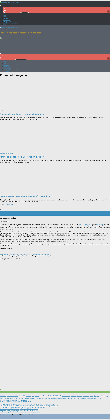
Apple (33, 396)
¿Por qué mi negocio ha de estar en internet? (22, 157)
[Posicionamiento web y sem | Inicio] (9, 2)
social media (11, 401)
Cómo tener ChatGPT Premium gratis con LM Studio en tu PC (19, 409)
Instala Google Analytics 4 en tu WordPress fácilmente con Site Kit (20, 410)
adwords (3, 396)
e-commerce (66, 396)
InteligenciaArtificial (11, 398)
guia (107, 396)
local (22, 398)
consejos (45, 395)
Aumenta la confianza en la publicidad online (22, 114)
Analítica (28, 396)
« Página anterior (8, 204)
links (19, 398)
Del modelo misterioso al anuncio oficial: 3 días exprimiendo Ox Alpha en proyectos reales (27, 404)
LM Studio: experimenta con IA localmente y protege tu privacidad (20, 412)
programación (82, 398)
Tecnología (6, 20)
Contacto (6, 24)
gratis (102, 396)
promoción (89, 398)
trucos (24, 401)
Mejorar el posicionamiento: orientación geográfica (25, 196)
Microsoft (27, 398)
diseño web (55, 395)
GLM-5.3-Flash (86, 396)
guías (1, 398)
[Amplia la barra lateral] (0, 209)
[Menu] (0, 5)
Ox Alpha (53, 398)
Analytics (6, 18)
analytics (22, 396)
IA (3, 398)
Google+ (96, 396)
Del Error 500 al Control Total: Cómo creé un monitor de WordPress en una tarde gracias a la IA (29, 406)
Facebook (79, 396)
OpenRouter (47, 398)
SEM (4, 17)
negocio (33, 398)
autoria (37, 396)
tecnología (99, 224)
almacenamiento (12, 396)
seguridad (98, 398)
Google (91, 396)
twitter (29, 401)
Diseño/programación (10, 23)
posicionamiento (69, 398)
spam (19, 401)
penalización (58, 398)
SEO (4, 15)
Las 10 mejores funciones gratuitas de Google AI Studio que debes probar (22, 407)
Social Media (7, 21)
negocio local (40, 398)
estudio (73, 396)
